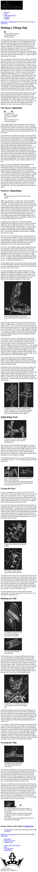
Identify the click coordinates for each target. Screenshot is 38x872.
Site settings (7, 839)
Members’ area (8, 842)
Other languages (8, 848)
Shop (5, 847)
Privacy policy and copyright (12, 845)
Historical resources (9, 840)
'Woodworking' (8, 829)
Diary (5, 14)
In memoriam (8, 850)
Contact (7, 17)
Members (6, 18)
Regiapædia (29, 826)
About (6, 12)
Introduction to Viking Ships (9, 21)
